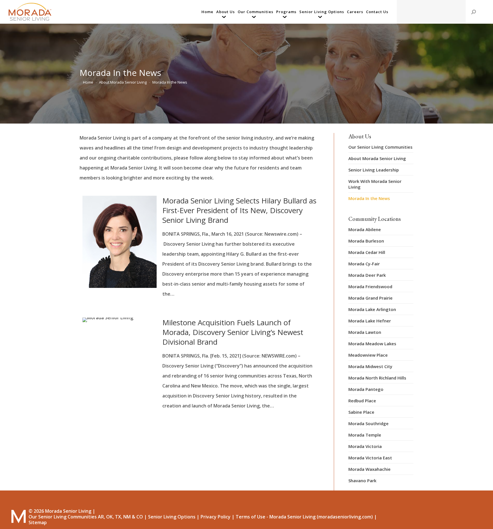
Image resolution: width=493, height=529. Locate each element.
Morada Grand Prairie (370, 298)
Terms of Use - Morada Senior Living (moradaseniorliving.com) (304, 517)
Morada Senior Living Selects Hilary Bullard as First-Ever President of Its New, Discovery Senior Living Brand (239, 210)
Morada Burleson (366, 241)
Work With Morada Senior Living (374, 184)
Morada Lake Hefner (369, 321)
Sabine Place (361, 412)
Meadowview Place (368, 355)
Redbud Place (362, 400)
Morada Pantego (365, 389)
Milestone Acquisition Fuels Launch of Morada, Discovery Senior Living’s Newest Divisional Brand (232, 332)
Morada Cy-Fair (364, 263)
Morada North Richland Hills (377, 378)
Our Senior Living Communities (380, 147)
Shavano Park (362, 480)
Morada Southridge (368, 423)
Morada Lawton (364, 332)
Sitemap (38, 522)
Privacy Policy (216, 517)
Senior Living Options (171, 517)
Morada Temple (364, 435)
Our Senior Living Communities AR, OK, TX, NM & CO (86, 517)
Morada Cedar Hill (366, 252)
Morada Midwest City (370, 366)
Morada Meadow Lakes (372, 343)
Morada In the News (369, 198)
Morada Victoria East (370, 458)
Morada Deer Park (367, 275)
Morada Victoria (365, 446)
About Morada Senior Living (377, 158)
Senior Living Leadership (373, 170)
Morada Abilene (364, 229)
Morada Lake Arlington (372, 309)
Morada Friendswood (370, 286)
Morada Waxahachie (369, 469)
